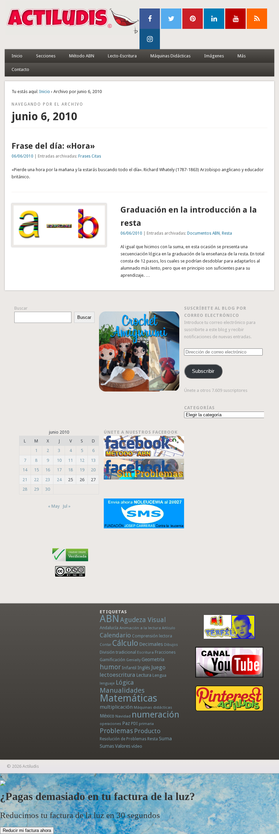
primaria (146, 724)
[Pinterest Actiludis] (229, 698)
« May (54, 506)
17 (59, 469)
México (107, 716)
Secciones (45, 55)
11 (70, 460)
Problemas (116, 731)
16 (47, 469)
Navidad (123, 716)
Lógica (125, 682)
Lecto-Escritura (122, 55)
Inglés (143, 667)
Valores (122, 746)
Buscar (21, 308)
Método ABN (81, 55)
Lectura (143, 675)
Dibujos (171, 644)
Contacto (20, 69)
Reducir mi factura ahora (27, 830)
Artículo (168, 628)
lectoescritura (117, 674)
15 (36, 469)
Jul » (66, 506)
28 (24, 489)
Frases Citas (89, 156)
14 (24, 469)
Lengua (159, 675)
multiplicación (116, 707)
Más (241, 55)
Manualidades (122, 690)
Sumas (107, 746)
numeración (155, 714)
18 (70, 469)
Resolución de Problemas (123, 739)
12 (82, 460)
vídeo (136, 746)
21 (24, 479)
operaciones (110, 724)
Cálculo (125, 643)
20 (93, 469)
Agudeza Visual (143, 620)
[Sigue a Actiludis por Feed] (257, 18)
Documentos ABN (203, 233)
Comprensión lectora (152, 636)
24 (59, 479)
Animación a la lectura (140, 628)
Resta (227, 233)
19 (82, 469)
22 (36, 479)
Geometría (153, 659)
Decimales (151, 644)
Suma (165, 739)
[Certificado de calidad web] (70, 562)
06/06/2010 (22, 156)
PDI (134, 723)
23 (47, 479)
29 (36, 489)
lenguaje (107, 683)
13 (93, 460)
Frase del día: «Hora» (53, 146)
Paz (126, 723)
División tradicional (118, 652)
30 (47, 489)
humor (110, 667)
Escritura (145, 652)
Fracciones (165, 652)
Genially (133, 660)
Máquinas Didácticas (170, 55)
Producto (147, 731)
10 (59, 460)
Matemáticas (128, 698)
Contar (105, 644)
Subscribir (203, 371)
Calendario (115, 635)
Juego (158, 667)
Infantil (129, 667)
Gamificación (112, 659)
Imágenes (214, 55)
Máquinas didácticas (153, 707)
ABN (109, 618)
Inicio (17, 55)
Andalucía (109, 627)
